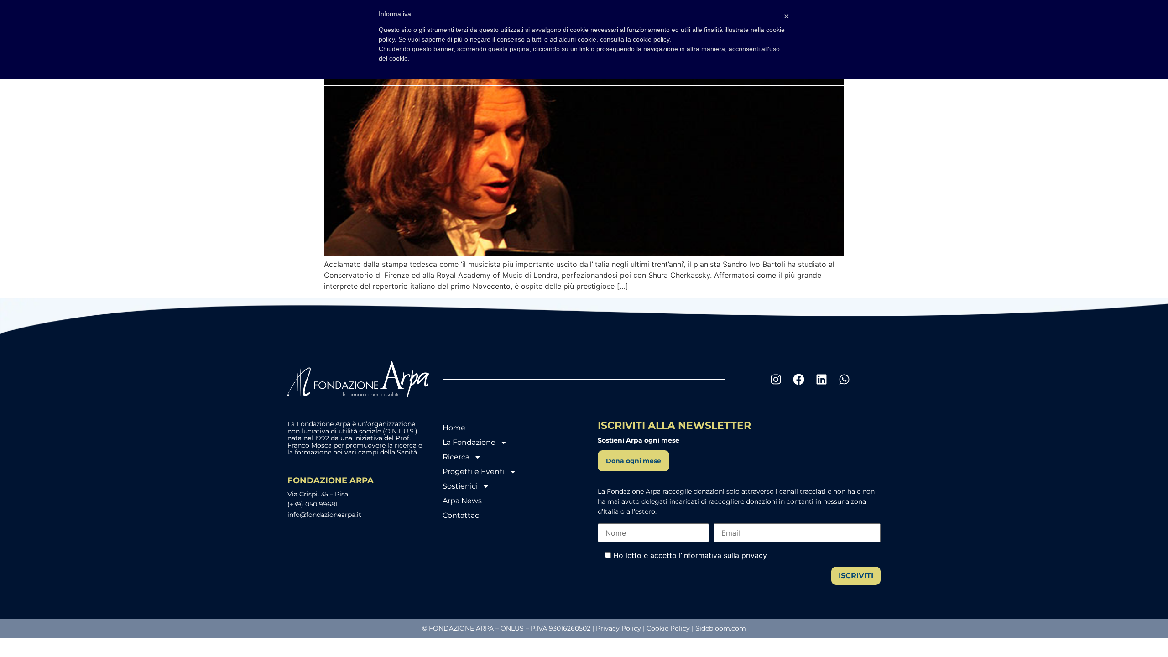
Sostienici (460, 486)
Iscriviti (856, 575)
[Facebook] (798, 379)
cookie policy (651, 39)
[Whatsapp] (844, 379)
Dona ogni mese (633, 461)
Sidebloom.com (720, 628)
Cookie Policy (668, 628)
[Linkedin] (821, 379)
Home (454, 427)
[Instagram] (775, 379)
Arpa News (462, 500)
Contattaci (462, 515)
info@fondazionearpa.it (324, 515)
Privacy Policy (618, 628)
